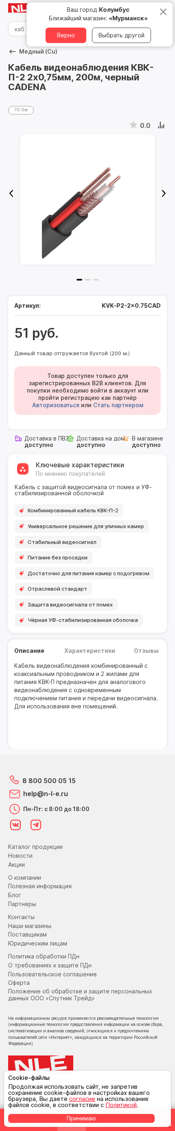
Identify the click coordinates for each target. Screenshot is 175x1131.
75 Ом (21, 109)
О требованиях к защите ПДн (50, 965)
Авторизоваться (55, 404)
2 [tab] (87, 280)
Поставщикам (27, 934)
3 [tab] (95, 280)
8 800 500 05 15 (49, 781)
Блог (14, 894)
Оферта (19, 982)
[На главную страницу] (24, 8)
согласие (82, 1099)
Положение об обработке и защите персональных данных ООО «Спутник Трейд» (80, 994)
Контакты (21, 916)
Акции (16, 864)
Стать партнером (118, 404)
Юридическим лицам (37, 943)
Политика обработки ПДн (43, 956)
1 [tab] (79, 280)
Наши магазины (29, 925)
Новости (20, 855)
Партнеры (22, 903)
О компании (24, 877)
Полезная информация (40, 886)
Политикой (121, 1105)
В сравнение (162, 125)
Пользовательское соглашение (52, 974)
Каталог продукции (35, 846)
